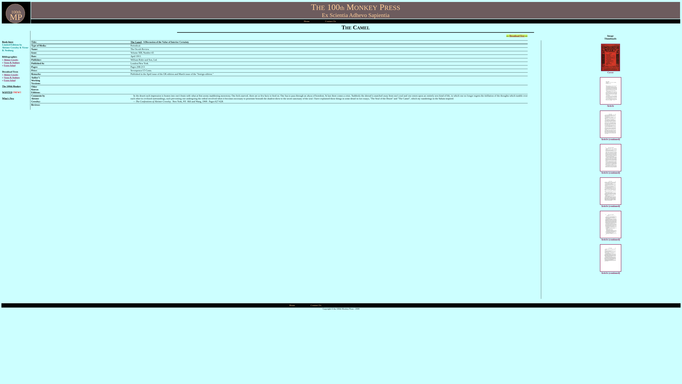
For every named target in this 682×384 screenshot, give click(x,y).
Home (307, 21)
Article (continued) (610, 139)
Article (610, 106)
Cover (610, 72)
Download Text (516, 35)
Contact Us (316, 305)
